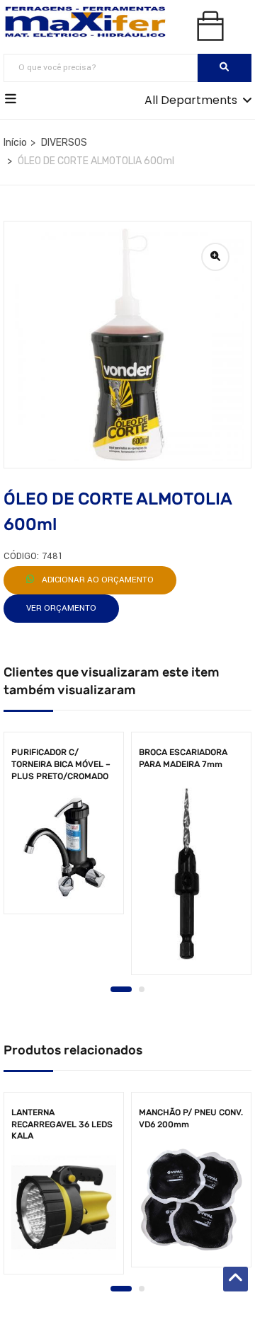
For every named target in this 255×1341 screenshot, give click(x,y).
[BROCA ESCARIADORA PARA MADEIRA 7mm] (191, 874)
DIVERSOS (64, 143)
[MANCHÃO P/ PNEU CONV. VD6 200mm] (191, 1200)
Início (15, 143)
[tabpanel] (64, 828)
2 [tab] (141, 989)
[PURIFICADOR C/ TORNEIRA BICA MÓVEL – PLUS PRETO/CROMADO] (63, 847)
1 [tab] (121, 989)
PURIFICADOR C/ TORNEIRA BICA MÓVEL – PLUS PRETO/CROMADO (60, 764)
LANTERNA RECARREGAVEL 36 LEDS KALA (62, 1124)
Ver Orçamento (61, 608)
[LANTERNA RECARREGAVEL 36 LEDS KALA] (63, 1207)
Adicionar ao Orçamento (97, 580)
